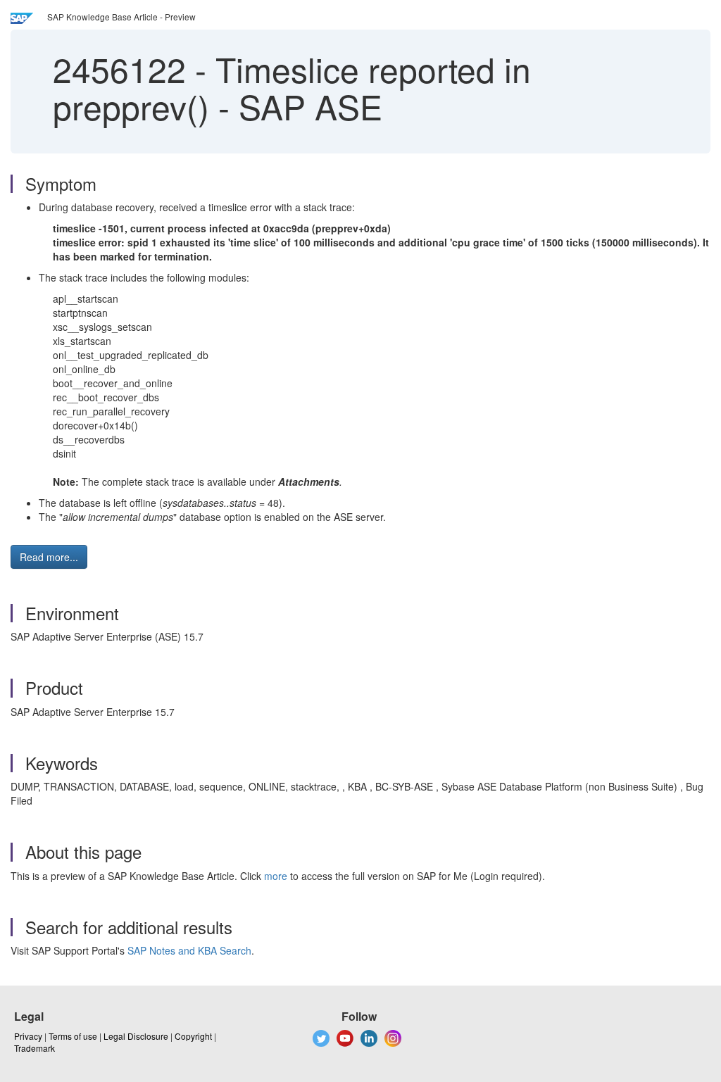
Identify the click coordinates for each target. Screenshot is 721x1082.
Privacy (28, 1036)
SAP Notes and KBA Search (189, 950)
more (275, 876)
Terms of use (73, 1036)
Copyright (193, 1036)
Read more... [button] (49, 557)
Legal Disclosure (136, 1036)
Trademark (34, 1048)
